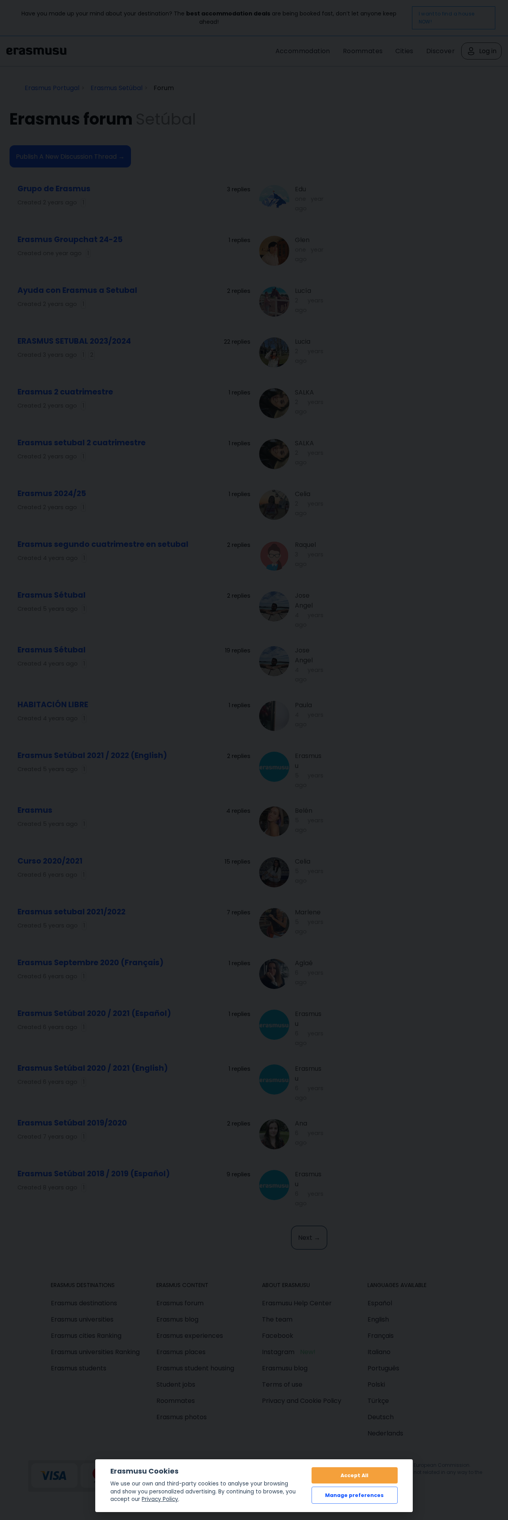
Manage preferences (354, 1495)
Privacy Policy (160, 1499)
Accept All (354, 1475)
